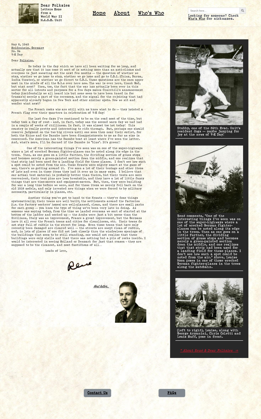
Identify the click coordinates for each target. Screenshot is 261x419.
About (122, 13)
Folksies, (27, 60)
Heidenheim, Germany (27, 47)
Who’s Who (151, 13)
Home (99, 13)
